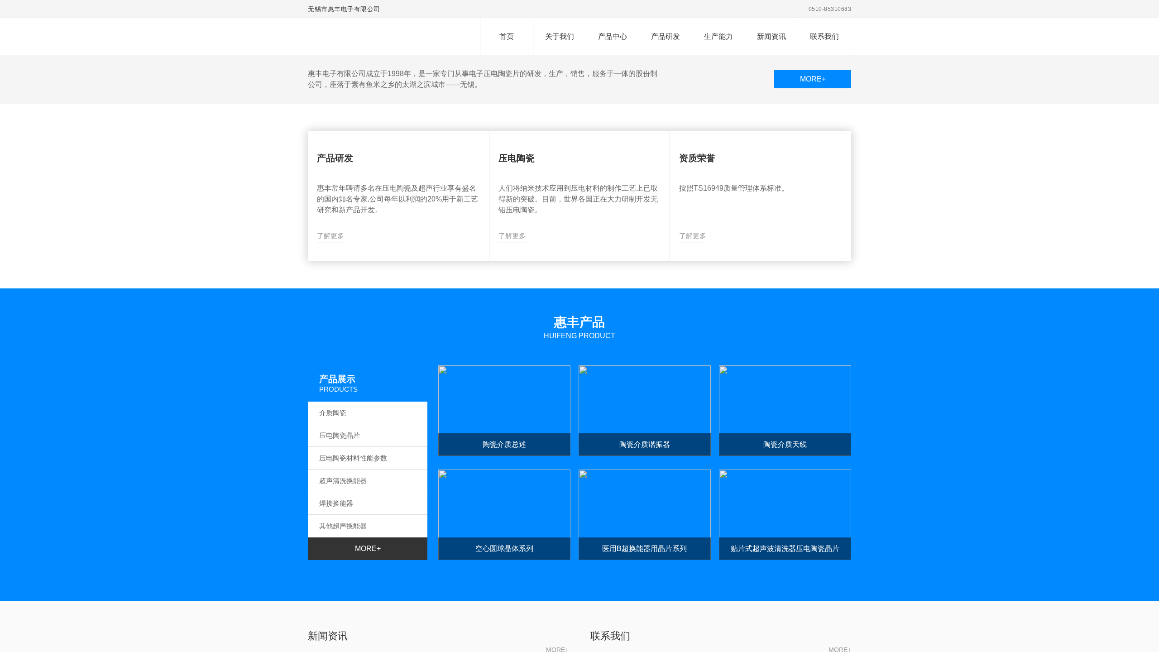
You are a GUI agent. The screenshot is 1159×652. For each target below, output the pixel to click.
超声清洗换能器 (343, 480)
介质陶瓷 (332, 413)
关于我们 (559, 36)
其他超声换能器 (343, 526)
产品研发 (665, 36)
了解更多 (330, 236)
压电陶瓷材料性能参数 (353, 458)
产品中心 (612, 36)
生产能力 (718, 36)
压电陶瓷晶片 (339, 435)
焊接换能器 (336, 503)
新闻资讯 (771, 36)
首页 (506, 36)
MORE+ (813, 79)
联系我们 (824, 36)
